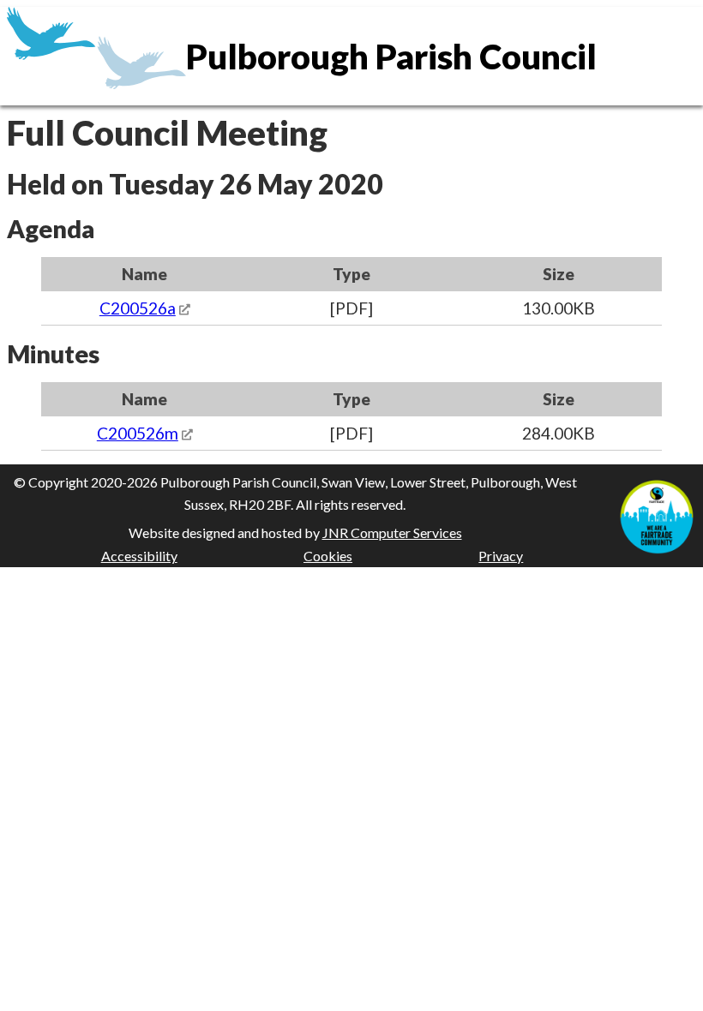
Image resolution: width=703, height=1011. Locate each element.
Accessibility (139, 555)
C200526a (137, 308)
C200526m (137, 433)
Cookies (327, 555)
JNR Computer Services (392, 532)
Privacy (500, 555)
